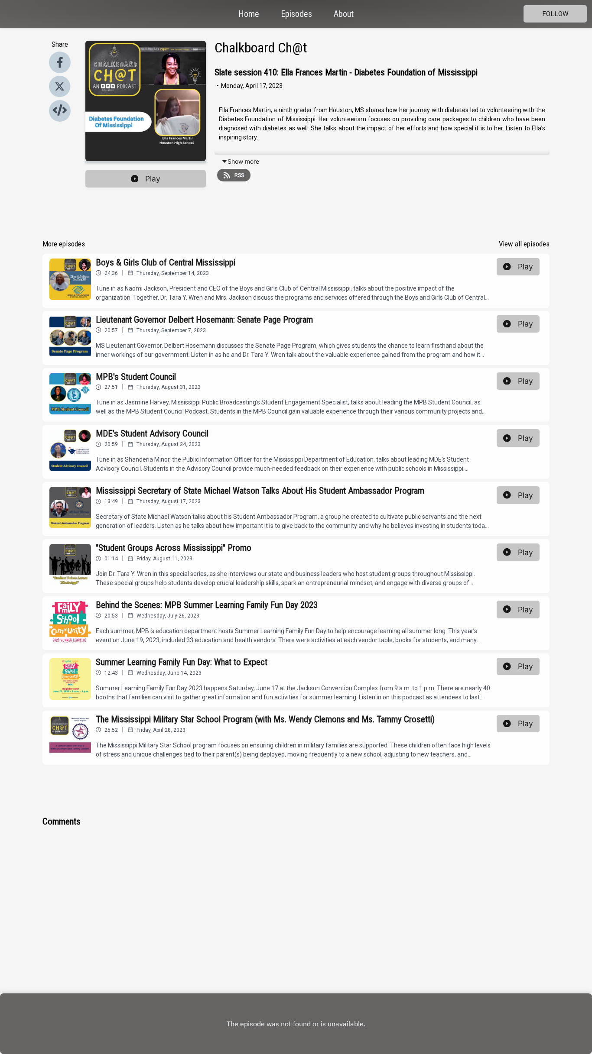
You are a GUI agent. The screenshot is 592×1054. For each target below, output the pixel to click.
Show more (243, 161)
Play (152, 178)
